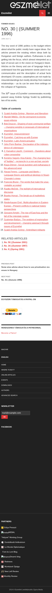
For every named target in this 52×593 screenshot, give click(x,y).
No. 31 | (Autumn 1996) (11, 278)
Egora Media (38, 590)
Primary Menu (49, 13)
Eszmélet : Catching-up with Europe (21, 137)
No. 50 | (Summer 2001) (15, 242)
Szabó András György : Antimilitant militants (24, 230)
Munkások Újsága (11, 566)
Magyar (4, 349)
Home (3, 365)
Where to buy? (8, 370)
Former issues (8, 24)
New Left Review (11, 571)
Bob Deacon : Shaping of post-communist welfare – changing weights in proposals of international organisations (27, 127)
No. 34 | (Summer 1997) (15, 246)
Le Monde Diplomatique (14, 547)
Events (4, 380)
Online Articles (8, 375)
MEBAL (12, 532)
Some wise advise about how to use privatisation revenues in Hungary (25, 267)
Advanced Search (9, 395)
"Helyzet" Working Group (11, 537)
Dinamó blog (15, 557)
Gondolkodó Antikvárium (14, 542)
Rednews (7, 561)
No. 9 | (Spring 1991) (14, 249)
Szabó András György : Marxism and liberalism (26, 113)
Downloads (6, 385)
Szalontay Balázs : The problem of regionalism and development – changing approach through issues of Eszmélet (26, 223)
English (4, 357)
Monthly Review (10, 576)
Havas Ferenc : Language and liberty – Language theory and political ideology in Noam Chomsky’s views (26, 175)
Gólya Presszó (9, 527)
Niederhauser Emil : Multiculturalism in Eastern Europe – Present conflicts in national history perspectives (26, 205)
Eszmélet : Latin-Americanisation (19, 141)
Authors (5, 390)
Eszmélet (6, 13)
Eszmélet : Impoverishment (16, 134)
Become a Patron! (9, 333)
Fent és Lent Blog (9, 552)
